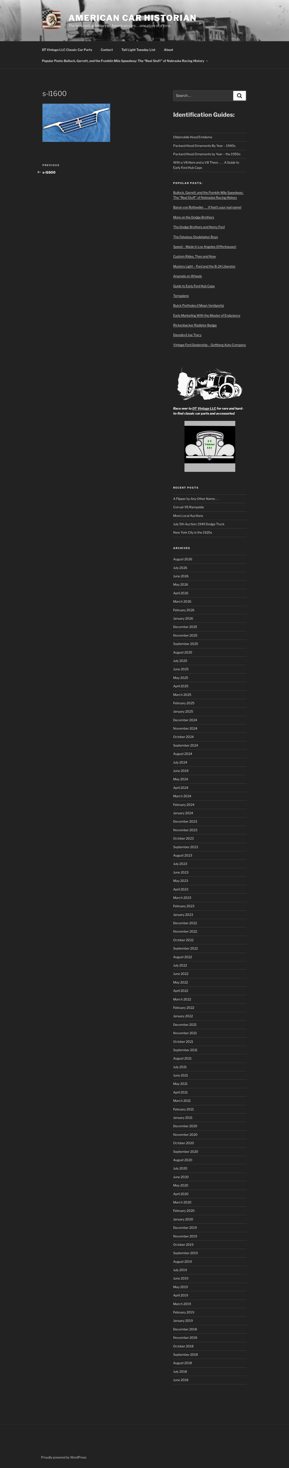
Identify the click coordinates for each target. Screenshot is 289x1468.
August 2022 (182, 957)
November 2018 (185, 1337)
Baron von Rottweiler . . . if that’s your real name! (207, 207)
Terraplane (181, 296)
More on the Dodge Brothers (193, 217)
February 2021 (183, 1109)
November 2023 (185, 830)
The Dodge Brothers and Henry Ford (199, 227)
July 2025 (180, 661)
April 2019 (180, 1295)
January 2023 (183, 915)
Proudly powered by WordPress (63, 1457)
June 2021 (180, 1075)
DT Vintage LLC (204, 408)
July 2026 (180, 568)
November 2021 (185, 1033)
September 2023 (185, 847)
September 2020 (185, 1151)
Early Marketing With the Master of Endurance (206, 315)
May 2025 (180, 678)
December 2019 (185, 1227)
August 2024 (182, 754)
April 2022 (180, 991)
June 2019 (180, 1278)
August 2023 (182, 855)
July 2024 (180, 762)
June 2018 (180, 1380)
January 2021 (183, 1117)
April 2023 (180, 889)
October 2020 (183, 1143)
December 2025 (185, 627)
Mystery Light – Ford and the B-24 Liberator (204, 266)
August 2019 (182, 1261)
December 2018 (185, 1329)
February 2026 (183, 610)
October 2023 (183, 838)
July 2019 (180, 1270)
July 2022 (180, 965)
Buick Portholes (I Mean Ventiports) (198, 305)
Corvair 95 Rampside (188, 507)
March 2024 (182, 796)
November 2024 (185, 728)
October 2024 (183, 737)
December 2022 (185, 923)
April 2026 (180, 593)
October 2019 (183, 1244)
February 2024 (183, 805)
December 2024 (185, 720)
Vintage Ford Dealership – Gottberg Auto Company (209, 345)
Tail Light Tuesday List (138, 50)
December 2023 (185, 821)
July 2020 (180, 1168)
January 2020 (183, 1219)
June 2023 (181, 872)
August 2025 (182, 652)
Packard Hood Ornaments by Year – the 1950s (206, 154)
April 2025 (180, 686)
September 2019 (185, 1253)
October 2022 (183, 940)
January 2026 (183, 618)
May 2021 (180, 1084)
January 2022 (183, 1016)
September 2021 (185, 1050)
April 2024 (180, 788)
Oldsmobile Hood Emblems (192, 137)
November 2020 (185, 1134)
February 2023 (183, 906)
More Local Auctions (188, 516)
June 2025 (181, 669)
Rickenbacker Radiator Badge (195, 325)
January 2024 (183, 813)
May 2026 (180, 584)
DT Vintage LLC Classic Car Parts (67, 50)
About (168, 50)
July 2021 (180, 1067)
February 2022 (183, 1008)
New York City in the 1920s (192, 532)
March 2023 (182, 898)
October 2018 (183, 1346)
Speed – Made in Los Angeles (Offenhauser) (204, 246)
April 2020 (181, 1194)
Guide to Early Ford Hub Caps (194, 286)
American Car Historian (132, 18)
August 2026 (182, 559)
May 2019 (180, 1287)
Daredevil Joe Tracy (187, 335)
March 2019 (182, 1304)
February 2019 (183, 1312)
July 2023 (180, 864)
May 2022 (180, 982)
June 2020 (181, 1177)
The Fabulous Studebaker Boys (195, 237)
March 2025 (182, 695)
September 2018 (185, 1354)
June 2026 (181, 576)
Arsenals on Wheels (187, 276)
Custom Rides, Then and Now (194, 256)
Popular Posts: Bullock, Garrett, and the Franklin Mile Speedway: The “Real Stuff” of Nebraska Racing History (123, 61)
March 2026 (182, 601)
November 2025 (185, 635)
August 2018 (182, 1363)
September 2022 (185, 948)
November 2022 (185, 931)
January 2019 (183, 1320)
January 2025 (183, 711)
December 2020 (185, 1126)
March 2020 (182, 1202)
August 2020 (182, 1160)
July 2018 (180, 1371)
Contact (107, 50)
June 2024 (181, 771)
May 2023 (180, 881)
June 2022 (180, 974)
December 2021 (185, 1024)
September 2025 (185, 644)
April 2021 (180, 1092)
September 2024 (185, 745)
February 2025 (183, 703)
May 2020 (180, 1185)
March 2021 (182, 1101)
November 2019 (185, 1236)
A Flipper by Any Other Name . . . (196, 499)
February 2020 (184, 1211)
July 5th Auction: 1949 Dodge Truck (198, 524)
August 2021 (182, 1058)
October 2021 (183, 1041)
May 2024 (180, 779)
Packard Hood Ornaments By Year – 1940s (204, 146)
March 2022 (182, 999)
